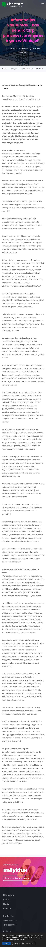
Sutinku (6, 943)
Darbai (6, 899)
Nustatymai (29, 943)
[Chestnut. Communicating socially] (12, 4)
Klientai (6, 904)
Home (4, 68)
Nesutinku (17, 943)
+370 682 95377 (9, 925)
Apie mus (7, 908)
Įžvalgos (24, 52)
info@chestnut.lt (10, 920)
